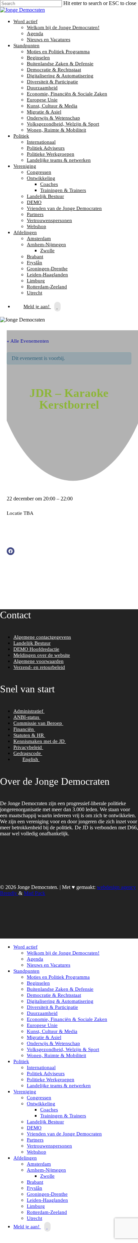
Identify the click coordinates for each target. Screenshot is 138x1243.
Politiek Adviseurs (46, 148)
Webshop (36, 226)
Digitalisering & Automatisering (60, 75)
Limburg (36, 280)
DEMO (34, 202)
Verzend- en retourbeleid (39, 667)
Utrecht (34, 292)
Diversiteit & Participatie (52, 81)
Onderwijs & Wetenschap (53, 118)
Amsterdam (39, 238)
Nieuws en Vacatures (48, 39)
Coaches (49, 184)
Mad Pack (34, 893)
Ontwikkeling (41, 178)
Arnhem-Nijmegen (46, 244)
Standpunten (26, 45)
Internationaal (41, 142)
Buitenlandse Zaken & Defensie (60, 63)
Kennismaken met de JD (39, 741)
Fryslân (34, 262)
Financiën (24, 729)
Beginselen (38, 57)
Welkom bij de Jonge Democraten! (63, 27)
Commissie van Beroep (38, 723)
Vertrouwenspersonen (49, 220)
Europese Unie (42, 99)
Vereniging (24, 166)
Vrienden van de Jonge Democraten (64, 208)
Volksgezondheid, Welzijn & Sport (63, 124)
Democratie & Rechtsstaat (54, 69)
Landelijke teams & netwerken (59, 160)
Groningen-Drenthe (47, 268)
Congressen (39, 172)
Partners (35, 214)
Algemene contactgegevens (42, 637)
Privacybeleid (28, 747)
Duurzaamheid (42, 87)
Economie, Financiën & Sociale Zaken (67, 93)
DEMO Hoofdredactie (36, 649)
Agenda (35, 33)
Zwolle (47, 250)
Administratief (29, 711)
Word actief (25, 21)
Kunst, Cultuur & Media (52, 106)
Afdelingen (25, 232)
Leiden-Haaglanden (47, 274)
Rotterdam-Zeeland (47, 286)
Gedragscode (27, 753)
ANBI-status (27, 717)
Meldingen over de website (41, 655)
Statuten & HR (29, 735)
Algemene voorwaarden (38, 661)
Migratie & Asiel (44, 112)
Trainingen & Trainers (63, 190)
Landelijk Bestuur (45, 196)
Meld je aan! (37, 306)
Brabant (35, 256)
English (31, 759)
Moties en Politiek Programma (58, 51)
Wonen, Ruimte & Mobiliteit (56, 130)
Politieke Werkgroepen (50, 154)
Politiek (21, 136)
